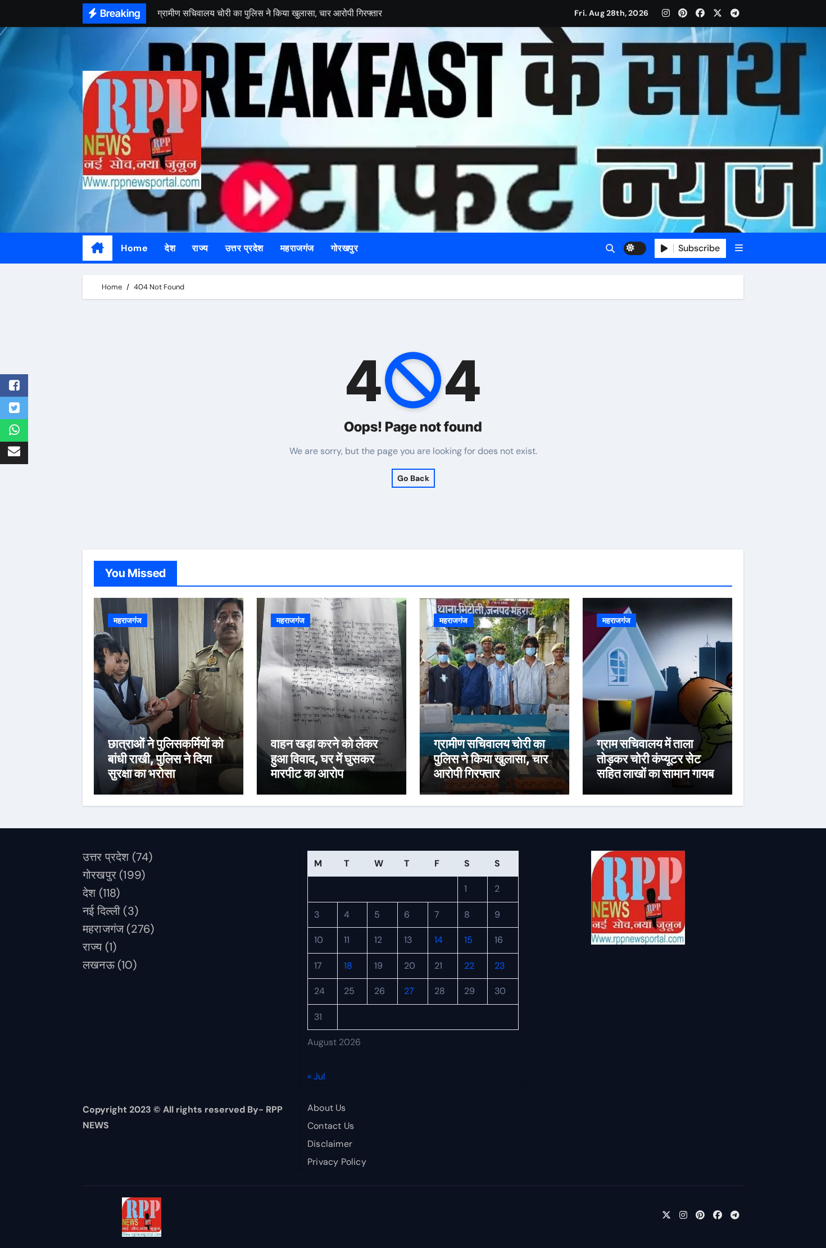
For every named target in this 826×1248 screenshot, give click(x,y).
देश (170, 248)
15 (468, 940)
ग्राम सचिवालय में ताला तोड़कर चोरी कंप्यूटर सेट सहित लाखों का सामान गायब (655, 758)
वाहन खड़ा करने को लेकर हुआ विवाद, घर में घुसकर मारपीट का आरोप (324, 758)
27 (409, 991)
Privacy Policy (336, 1162)
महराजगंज (297, 248)
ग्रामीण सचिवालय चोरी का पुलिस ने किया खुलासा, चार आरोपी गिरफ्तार (491, 758)
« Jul (316, 1076)
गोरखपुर (344, 248)
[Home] (97, 248)
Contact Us (330, 1126)
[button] (738, 248)
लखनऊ (99, 964)
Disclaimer (329, 1144)
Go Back (413, 478)
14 (438, 940)
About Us (326, 1108)
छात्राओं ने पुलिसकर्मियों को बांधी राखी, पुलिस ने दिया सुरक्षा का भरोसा (166, 758)
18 (348, 966)
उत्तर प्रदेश (244, 248)
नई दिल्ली (101, 911)
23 (499, 966)
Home (134, 248)
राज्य (200, 248)
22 (469, 966)
